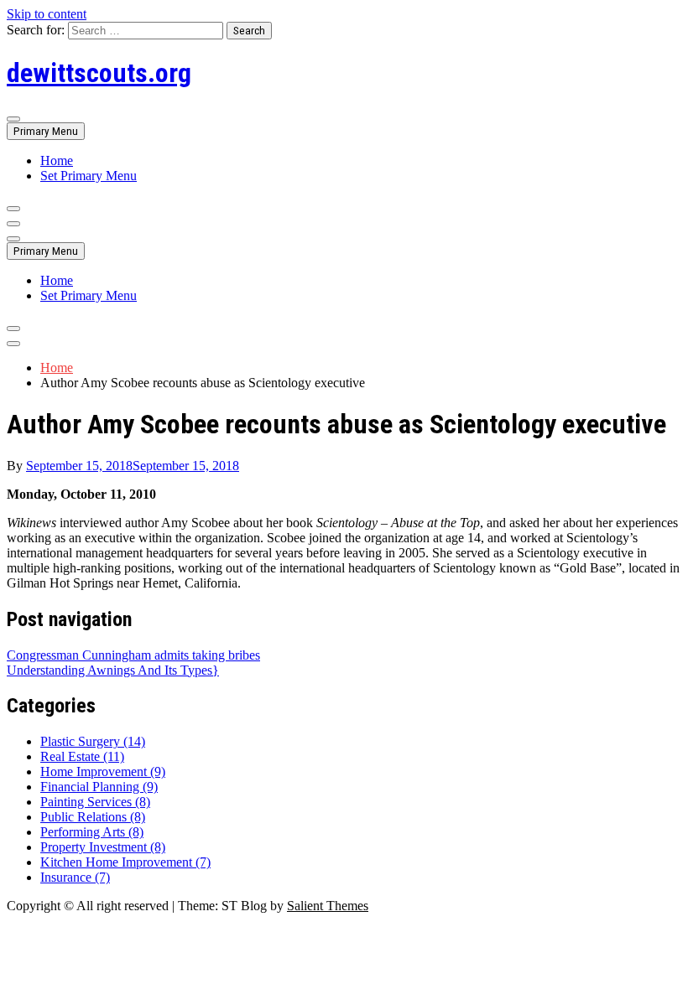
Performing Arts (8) (91, 832)
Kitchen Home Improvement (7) (125, 862)
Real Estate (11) (82, 756)
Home (56, 160)
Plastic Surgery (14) (92, 741)
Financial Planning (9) (99, 786)
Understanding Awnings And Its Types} (113, 670)
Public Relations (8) (92, 817)
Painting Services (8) (95, 802)
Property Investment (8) (102, 847)
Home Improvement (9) (102, 771)
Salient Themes (327, 905)
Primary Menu (45, 131)
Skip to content (46, 14)
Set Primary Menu (88, 175)
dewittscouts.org (99, 73)
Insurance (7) (75, 877)
